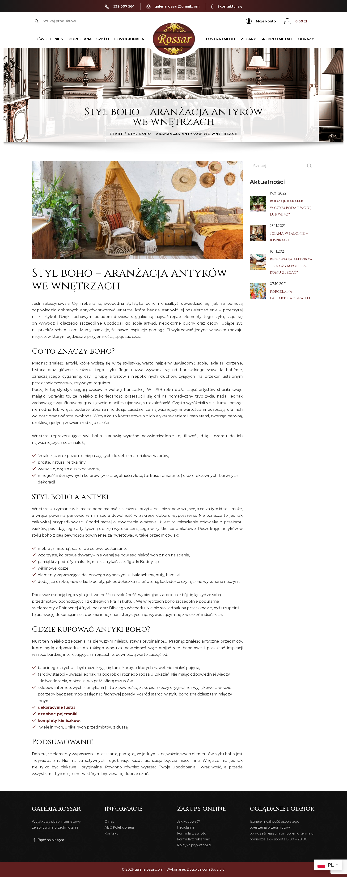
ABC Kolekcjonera (119, 827)
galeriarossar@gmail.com (177, 6)
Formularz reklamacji (194, 839)
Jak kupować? (188, 821)
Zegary (248, 39)
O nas (109, 821)
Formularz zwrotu (191, 833)
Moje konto (266, 21)
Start (116, 134)
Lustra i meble (221, 39)
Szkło (102, 39)
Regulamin (186, 827)
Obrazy (306, 39)
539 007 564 (124, 6)
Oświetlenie (47, 39)
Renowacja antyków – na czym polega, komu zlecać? (291, 266)
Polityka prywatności (194, 845)
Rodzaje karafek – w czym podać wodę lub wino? (290, 208)
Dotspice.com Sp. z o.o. (206, 869)
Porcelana (80, 39)
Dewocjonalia (129, 39)
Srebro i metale (277, 39)
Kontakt (111, 833)
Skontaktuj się (229, 6)
